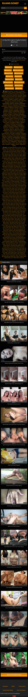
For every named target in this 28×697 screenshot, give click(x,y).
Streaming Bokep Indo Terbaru (9, 237)
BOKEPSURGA (16, 111)
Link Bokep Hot (17, 177)
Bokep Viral (10, 76)
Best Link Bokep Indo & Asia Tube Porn (15, 152)
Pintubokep (12, 133)
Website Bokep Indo (8, 257)
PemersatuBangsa (19, 132)
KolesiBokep (21, 126)
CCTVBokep (23, 115)
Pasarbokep (12, 132)
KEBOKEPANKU (7, 125)
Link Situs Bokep (6, 181)
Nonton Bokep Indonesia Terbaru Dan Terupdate (16, 195)
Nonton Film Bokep (6, 203)
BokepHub (12, 102)
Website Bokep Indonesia (19, 257)
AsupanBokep (19, 92)
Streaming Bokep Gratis (9, 235)
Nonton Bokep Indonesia (14, 192)
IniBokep (18, 122)
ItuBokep (7, 123)
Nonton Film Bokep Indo (10, 204)
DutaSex (11, 118)
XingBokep (13, 144)
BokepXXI (10, 115)
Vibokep (3, 141)
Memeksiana (6, 129)
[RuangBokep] (11, 3)
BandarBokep (11, 93)
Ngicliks (22, 129)
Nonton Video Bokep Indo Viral (18, 212)
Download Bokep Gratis (11, 163)
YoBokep (14, 145)
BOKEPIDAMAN (6, 103)
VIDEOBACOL (14, 141)
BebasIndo (22, 93)
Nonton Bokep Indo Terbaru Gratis (19, 186)
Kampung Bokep (19, 123)
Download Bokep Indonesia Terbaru (13, 165)
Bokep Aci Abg (12, 57)
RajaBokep (4, 136)
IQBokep (22, 122)
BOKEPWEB (4, 115)
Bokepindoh (10, 106)
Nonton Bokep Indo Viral (12, 190)
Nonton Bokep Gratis (9, 182)
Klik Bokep (10, 126)
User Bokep (23, 140)
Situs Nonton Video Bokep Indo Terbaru (14, 226)
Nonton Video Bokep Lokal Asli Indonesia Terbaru (12, 215)
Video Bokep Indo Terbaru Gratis (9, 249)
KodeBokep (16, 126)
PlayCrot (3, 134)
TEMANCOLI (10, 140)
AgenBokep (10, 91)
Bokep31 (24, 96)
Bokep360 (6, 97)
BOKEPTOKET (21, 112)
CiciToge (4, 117)
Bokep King (8, 96)
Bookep (14, 115)
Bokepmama (6, 108)
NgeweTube (17, 129)
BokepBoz (11, 99)
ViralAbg (9, 142)
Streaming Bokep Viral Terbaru (12, 242)
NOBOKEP (5, 130)
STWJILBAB (23, 138)
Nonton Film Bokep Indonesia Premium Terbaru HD (13, 207)
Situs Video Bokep (21, 690)
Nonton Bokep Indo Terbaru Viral (10, 188)
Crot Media (9, 117)
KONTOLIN (5, 127)
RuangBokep (10, 136)
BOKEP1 (20, 96)
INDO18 (23, 119)
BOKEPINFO (23, 106)
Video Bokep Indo (22, 248)
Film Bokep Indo (17, 166)
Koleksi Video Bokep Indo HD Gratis (15, 173)
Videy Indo (4, 142)
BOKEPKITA (11, 107)
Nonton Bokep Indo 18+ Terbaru (18, 184)
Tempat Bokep (17, 140)
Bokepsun (11, 111)
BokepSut (22, 111)
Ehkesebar (16, 118)
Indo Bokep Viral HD (12, 167)
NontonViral (15, 130)
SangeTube (10, 137)
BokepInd (5, 104)
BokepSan (11, 110)
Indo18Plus (5, 121)
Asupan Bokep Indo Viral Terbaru (9, 151)
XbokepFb (8, 144)
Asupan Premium (11, 92)
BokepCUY (9, 100)
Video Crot (8, 141)
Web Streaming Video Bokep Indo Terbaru (10, 256)
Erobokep (21, 118)
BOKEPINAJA (22, 103)
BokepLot (17, 107)
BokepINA (17, 103)
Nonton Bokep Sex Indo (7, 199)
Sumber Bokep (6, 246)
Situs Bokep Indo (9, 220)
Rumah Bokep (16, 136)
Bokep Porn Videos (18, 161)
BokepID (20, 102)
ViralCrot (13, 142)
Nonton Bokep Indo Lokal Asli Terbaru (9, 185)
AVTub (24, 92)
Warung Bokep (19, 142)
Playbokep (23, 133)
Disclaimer (5, 686)
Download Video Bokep (15, 35)
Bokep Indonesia (8, 82)
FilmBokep (10, 119)
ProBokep (13, 134)
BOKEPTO (10, 112)
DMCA (13, 686)
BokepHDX (7, 102)
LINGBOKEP (11, 127)
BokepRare (6, 110)
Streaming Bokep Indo (19, 235)
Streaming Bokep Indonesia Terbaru (10, 241)
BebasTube (4, 95)
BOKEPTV (11, 114)
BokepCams (21, 99)
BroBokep (18, 115)
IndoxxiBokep (12, 122)
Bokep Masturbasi (18, 70)
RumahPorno (23, 136)
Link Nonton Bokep (10, 180)
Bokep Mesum (9, 85)
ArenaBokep (21, 91)
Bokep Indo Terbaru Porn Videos (15, 155)
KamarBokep (12, 123)
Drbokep (24, 117)
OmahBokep (21, 130)
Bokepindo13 (15, 104)
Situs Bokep (17, 219)
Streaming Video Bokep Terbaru (17, 245)
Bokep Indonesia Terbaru (9, 158)
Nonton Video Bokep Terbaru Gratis (9, 218)
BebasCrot (17, 93)
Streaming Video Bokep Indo (12, 244)
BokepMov (12, 108)
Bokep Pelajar (9, 73)
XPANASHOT (22, 144)
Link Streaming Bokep (14, 181)
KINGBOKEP (14, 125)
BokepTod (15, 112)
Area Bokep (16, 91)
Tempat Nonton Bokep (8, 690)
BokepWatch (21, 114)
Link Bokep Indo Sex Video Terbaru (12, 178)
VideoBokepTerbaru (22, 141)
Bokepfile (14, 100)
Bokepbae (17, 97)
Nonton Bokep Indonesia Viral (19, 197)
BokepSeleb (16, 110)
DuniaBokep (6, 118)
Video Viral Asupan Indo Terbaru (9, 253)
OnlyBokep (6, 132)
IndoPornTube (11, 121)
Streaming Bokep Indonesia (18, 240)
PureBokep (18, 134)
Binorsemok (9, 95)
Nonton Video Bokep (18, 210)
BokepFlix (19, 100)
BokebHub (15, 95)
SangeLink (4, 137)
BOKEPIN (12, 103)
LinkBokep (17, 127)
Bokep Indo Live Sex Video (16, 154)
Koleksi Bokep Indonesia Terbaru (12, 169)
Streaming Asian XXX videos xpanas (17, 234)
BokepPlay (21, 108)
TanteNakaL (4, 140)
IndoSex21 (17, 121)
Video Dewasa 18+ (21, 252)
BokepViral (16, 114)
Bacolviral (5, 93)
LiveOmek (22, 127)
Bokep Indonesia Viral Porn (15, 159)
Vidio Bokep (12, 254)
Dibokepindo (14, 117)
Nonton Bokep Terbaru (17, 199)
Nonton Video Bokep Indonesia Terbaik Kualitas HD (13, 214)
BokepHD (24, 100)
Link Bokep (11, 177)
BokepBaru (22, 97)
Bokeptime (5, 112)
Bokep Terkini (14, 96)
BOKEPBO (6, 99)
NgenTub (12, 129)
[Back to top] (24, 693)
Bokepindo (10, 104)
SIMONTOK (17, 138)
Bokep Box (20, 95)
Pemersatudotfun (5, 133)
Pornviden (8, 134)
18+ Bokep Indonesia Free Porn (14, 147)
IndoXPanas (22, 121)
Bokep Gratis (7, 154)
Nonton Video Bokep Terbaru (19, 216)
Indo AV (19, 119)
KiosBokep (5, 126)
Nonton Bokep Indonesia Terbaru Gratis (11, 196)
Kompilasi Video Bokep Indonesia (15, 176)
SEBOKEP (23, 137)
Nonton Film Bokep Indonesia (18, 205)
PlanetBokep (17, 133)
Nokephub (10, 130)
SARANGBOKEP (16, 137)
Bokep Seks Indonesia (12, 162)
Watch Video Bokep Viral (21, 254)
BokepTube (5, 114)
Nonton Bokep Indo (18, 182)
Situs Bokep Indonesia (18, 220)
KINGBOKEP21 (20, 125)
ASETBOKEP (5, 92)
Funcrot (15, 119)
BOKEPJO (6, 107)
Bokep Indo (8, 70)
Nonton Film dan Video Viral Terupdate (10, 208)
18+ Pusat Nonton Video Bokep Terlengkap (16, 150)
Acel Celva (16, 64)
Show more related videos (14, 674)
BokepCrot (4, 100)
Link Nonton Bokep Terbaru (20, 180)
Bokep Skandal (19, 73)
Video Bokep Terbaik (12, 252)
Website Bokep (23, 256)
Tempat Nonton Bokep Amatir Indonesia (10, 248)
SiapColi (8, 138)
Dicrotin (19, 117)
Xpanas (17, 144)
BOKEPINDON (17, 106)
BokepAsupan (11, 97)
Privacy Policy (22, 686)
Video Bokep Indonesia (11, 250)
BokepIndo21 (4, 106)
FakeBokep (5, 119)
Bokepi (16, 102)
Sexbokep (4, 138)
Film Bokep (10, 166)
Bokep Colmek (19, 67)
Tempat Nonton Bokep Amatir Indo (17, 246)
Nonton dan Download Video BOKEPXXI (16, 201)
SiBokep (12, 138)
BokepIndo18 (21, 104)
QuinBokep (23, 134)
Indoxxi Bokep (6, 122)
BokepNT (17, 108)
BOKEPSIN (5, 111)
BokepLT (21, 107)
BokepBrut (16, 99)
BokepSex (22, 110)
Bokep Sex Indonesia (20, 60)
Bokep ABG (9, 67)
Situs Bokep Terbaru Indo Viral (16, 222)
